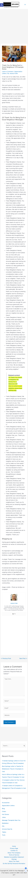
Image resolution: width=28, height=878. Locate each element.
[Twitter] (14, 614)
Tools (3, 835)
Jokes (4, 817)
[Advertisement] (14, 24)
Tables (4, 832)
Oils (3, 826)
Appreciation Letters (8, 805)
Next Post (23, 658)
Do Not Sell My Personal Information (14, 863)
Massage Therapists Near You (11, 820)
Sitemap (14, 859)
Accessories (5, 802)
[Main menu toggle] (25, 4)
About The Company (14, 853)
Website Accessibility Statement (14, 857)
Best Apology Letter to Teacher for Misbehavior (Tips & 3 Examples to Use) (12, 768)
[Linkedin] (13, 614)
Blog (3, 808)
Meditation (5, 823)
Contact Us (14, 850)
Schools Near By (7, 829)
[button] (1, 5)
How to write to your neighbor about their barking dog (15, 388)
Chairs (4, 811)
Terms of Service (14, 855)
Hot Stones (5, 814)
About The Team (14, 861)
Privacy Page (14, 848)
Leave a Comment (7, 71)
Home (14, 846)
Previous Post (6, 658)
